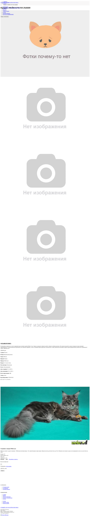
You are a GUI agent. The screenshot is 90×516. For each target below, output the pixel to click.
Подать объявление (4, 16)
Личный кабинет (6, 13)
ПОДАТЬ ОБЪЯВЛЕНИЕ (8, 14)
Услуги (18, 7)
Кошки (7, 7)
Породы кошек (6, 503)
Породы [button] (4, 10)
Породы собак (6, 502)
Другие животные (13, 7)
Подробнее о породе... (13, 459)
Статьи (4, 12)
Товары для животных (7, 497)
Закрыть (2, 470)
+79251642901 (8, 466)
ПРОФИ (4, 8)
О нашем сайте (6, 487)
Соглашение (5, 488)
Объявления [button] (5, 6)
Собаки (4, 7)
